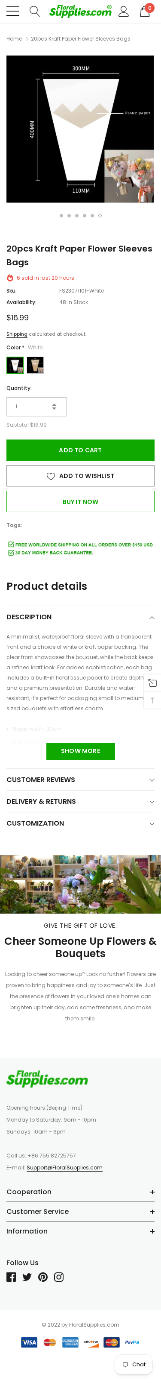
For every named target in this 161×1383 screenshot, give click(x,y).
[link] (47, 1079)
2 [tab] (69, 215)
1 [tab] (61, 215)
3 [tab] (77, 215)
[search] (35, 10)
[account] (123, 10)
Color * (24, 347)
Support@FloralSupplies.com (65, 1167)
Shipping (16, 334)
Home (14, 38)
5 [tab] (92, 215)
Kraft (35, 365)
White (15, 365)
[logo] (80, 11)
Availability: (21, 302)
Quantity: (19, 388)
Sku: (11, 290)
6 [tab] (100, 215)
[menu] (12, 11)
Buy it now (81, 502)
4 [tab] (84, 215)
